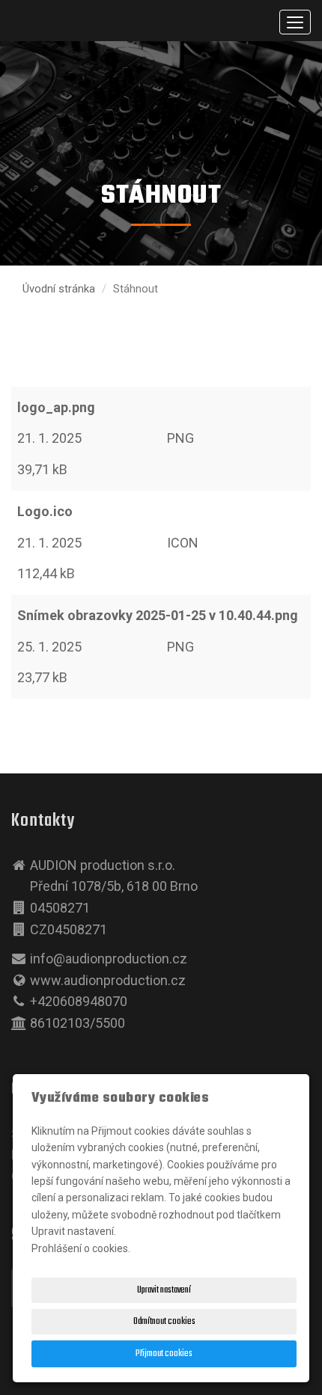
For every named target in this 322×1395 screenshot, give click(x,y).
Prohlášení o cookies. (80, 1248)
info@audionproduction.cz (108, 958)
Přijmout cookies (164, 1353)
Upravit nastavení (164, 1290)
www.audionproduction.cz (108, 980)
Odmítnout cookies (164, 1321)
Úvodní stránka (58, 288)
